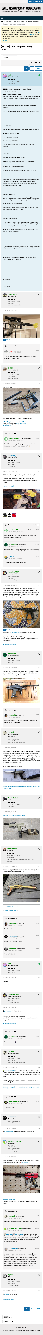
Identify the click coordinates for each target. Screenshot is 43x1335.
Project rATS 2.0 (21, 424)
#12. (37, 1101)
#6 (39, 668)
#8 (39, 812)
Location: (10, 305)
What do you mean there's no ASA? (14, 815)
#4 (39, 471)
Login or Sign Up (34, 1)
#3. (37, 438)
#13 (39, 1128)
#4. (37, 530)
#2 (39, 310)
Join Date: (11, 82)
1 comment (12, 346)
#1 (39, 89)
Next (38, 68)
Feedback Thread (10, 644)
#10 (39, 978)
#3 (39, 384)
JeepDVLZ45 (10, 1131)
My (4, 644)
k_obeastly (26, 1162)
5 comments (12, 525)
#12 (39, 1067)
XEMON (8, 1294)
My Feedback (7, 425)
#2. (37, 351)
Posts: (10, 84)
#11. (37, 1036)
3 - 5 (34, 525)
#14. (37, 1216)
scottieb (10, 1234)
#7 (39, 748)
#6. (37, 715)
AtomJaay (9, 1011)
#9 (39, 866)
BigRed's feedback (8, 1299)
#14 (39, 1157)
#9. (37, 923)
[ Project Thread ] (8, 486)
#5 (39, 585)
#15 (39, 1290)
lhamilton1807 (15, 632)
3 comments (12, 918)
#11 (39, 1007)
